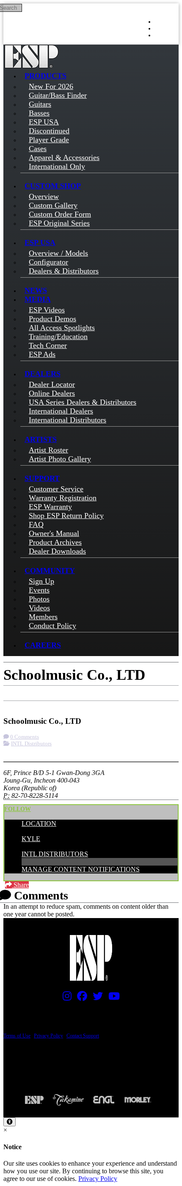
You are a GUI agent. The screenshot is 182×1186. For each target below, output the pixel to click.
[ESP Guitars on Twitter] (95, 998)
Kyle (31, 838)
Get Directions (63, 704)
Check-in (21, 704)
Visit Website (110, 704)
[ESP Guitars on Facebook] (80, 998)
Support (42, 478)
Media (38, 299)
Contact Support (82, 1036)
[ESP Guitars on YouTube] (112, 998)
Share (20, 884)
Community (50, 570)
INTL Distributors (31, 743)
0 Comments (24, 737)
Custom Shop (53, 186)
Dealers (43, 374)
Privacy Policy (48, 1036)
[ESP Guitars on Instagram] (65, 998)
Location (39, 823)
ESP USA (40, 242)
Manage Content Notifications (81, 869)
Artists (41, 439)
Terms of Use (16, 1036)
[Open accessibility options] (9, 1121)
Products (45, 76)
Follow (17, 809)
